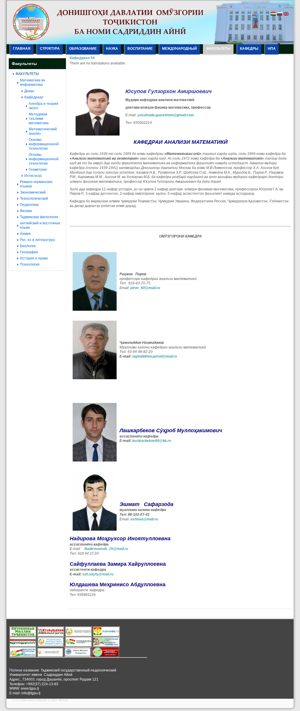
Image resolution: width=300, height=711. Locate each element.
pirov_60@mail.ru (145, 288)
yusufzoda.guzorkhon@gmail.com (165, 115)
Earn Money (60, 700)
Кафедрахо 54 (82, 58)
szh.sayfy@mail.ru (97, 574)
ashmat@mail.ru (144, 519)
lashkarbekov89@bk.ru (151, 441)
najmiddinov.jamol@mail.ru (154, 356)
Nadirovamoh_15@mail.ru (106, 549)
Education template (34, 700)
